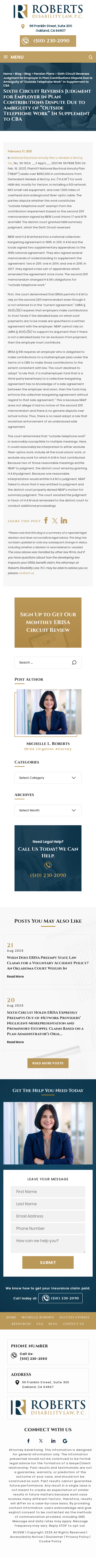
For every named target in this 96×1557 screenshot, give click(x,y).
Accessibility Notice (26, 1537)
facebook (46, 520)
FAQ (40, 1323)
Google (65, 1440)
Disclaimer (55, 1537)
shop (64, 520)
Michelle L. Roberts (48, 743)
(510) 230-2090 (51, 41)
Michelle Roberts (38, 1317)
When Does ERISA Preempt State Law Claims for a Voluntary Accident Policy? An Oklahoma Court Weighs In (47, 963)
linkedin (53, 1440)
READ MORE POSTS (48, 1063)
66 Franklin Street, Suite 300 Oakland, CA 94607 (50, 28)
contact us (26, 573)
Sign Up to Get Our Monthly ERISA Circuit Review (48, 622)
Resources (21, 1323)
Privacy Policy (77, 1537)
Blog (53, 1323)
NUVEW (19, 1532)
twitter (55, 520)
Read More (15, 976)
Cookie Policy (50, 1541)
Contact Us (73, 1323)
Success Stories (75, 1317)
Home (11, 1317)
